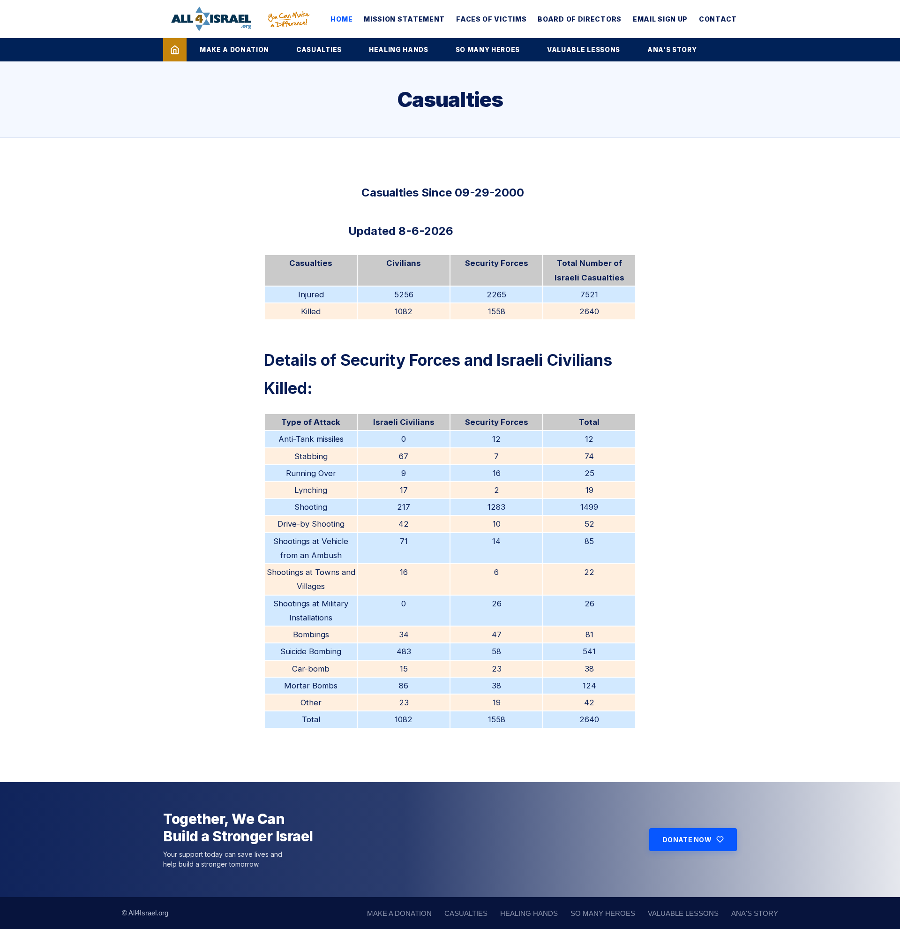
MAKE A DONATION (234, 49)
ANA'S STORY (672, 49)
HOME (341, 19)
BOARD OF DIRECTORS (580, 19)
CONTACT (718, 19)
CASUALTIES (319, 49)
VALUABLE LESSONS (583, 49)
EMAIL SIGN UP (660, 19)
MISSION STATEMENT (404, 19)
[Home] (175, 49)
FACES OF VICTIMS (491, 19)
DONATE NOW (687, 840)
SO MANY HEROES (488, 49)
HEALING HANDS (398, 49)
